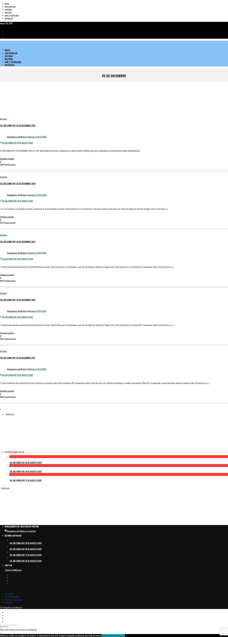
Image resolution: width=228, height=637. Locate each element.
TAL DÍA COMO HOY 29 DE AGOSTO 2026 (26, 543)
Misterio (8, 12)
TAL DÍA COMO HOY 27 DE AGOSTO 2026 (26, 480)
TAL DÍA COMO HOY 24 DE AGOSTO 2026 (26, 471)
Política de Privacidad (13, 599)
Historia (8, 9)
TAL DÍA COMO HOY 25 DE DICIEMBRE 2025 (17, 125)
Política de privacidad (116, 635)
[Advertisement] (114, 99)
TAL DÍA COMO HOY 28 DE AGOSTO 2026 (26, 549)
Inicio (7, 3)
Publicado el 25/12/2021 (36, 369)
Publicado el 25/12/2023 (36, 253)
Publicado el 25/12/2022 (36, 311)
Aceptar (105, 635)
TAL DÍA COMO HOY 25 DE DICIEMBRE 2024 (18, 183)
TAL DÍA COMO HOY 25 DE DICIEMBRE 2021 (17, 357)
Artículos (9, 18)
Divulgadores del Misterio (17, 136)
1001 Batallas (10, 6)
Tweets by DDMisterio (13, 570)
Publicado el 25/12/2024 (37, 195)
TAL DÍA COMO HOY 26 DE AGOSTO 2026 (26, 462)
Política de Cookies (12, 596)
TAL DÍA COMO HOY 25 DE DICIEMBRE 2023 (17, 241)
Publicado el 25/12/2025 (36, 136)
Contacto (8, 602)
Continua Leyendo (7, 158)
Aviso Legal (9, 593)
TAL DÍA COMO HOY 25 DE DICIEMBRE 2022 (17, 299)
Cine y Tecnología (12, 15)
